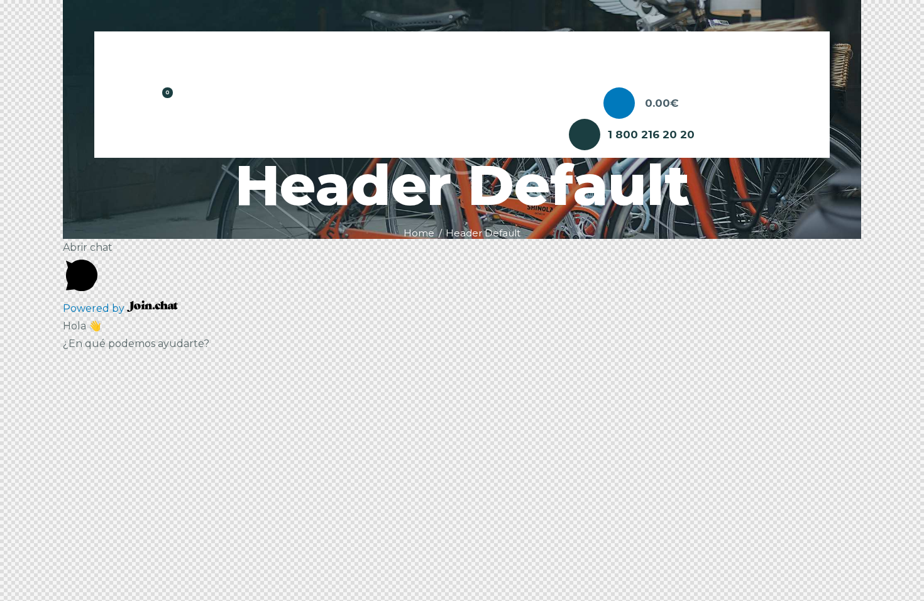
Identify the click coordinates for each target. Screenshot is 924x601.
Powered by (95, 308)
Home (419, 233)
